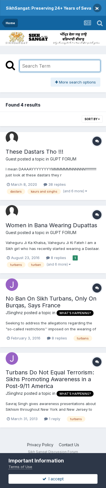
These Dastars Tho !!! (34, 151)
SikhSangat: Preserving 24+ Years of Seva (48, 8)
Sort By (91, 119)
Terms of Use (20, 466)
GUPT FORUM (63, 159)
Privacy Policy (40, 444)
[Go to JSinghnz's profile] (12, 284)
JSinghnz (14, 312)
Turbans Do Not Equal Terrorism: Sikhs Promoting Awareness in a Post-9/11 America (50, 379)
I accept (55, 478)
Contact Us (69, 444)
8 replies (58, 257)
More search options (77, 82)
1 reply (54, 418)
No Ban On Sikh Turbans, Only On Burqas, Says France (51, 302)
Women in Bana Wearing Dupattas (51, 225)
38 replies (56, 184)
